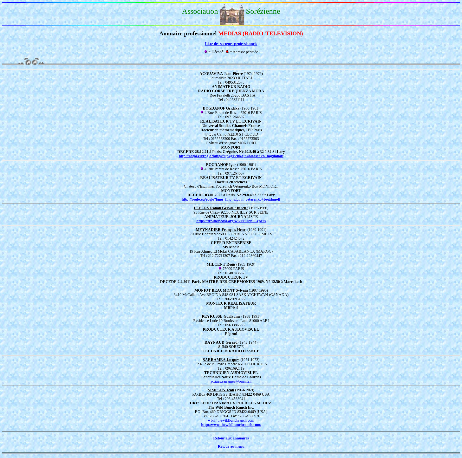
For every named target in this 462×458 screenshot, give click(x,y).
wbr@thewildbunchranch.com (231, 420)
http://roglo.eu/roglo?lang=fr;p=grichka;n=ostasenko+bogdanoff (231, 156)
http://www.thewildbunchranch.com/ (231, 425)
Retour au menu (231, 446)
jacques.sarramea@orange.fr (231, 381)
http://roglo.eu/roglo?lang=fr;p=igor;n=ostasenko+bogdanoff (231, 199)
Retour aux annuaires (231, 438)
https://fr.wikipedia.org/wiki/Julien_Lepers (231, 221)
